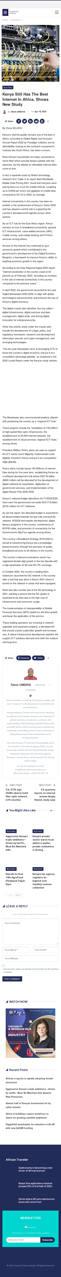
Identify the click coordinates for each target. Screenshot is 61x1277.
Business (8, 87)
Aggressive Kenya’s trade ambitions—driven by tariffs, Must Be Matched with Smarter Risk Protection (30, 1092)
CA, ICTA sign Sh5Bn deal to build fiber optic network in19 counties (17, 794)
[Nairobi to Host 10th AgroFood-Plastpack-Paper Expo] (17, 863)
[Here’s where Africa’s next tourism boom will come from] (9, 1203)
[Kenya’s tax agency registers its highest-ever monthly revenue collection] (44, 863)
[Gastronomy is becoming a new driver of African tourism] (9, 1171)
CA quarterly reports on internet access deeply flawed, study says (44, 794)
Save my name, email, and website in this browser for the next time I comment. (30, 970)
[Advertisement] (30, 388)
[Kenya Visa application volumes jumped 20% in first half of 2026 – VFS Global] (9, 1187)
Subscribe (47, 1239)
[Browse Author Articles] (30, 673)
